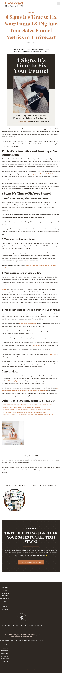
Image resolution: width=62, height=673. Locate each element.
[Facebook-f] (31, 670)
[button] (58, 3)
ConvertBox (36, 345)
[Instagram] (28, 670)
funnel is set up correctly (27, 324)
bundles (53, 354)
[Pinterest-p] (34, 670)
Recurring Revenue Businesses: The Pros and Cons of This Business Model (28, 415)
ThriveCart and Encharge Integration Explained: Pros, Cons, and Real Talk (27, 405)
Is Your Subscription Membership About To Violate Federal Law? (24, 412)
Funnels (31, 12)
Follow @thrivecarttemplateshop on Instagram (22, 625)
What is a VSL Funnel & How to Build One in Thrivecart (21, 407)
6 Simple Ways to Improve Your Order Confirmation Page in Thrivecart (26, 410)
